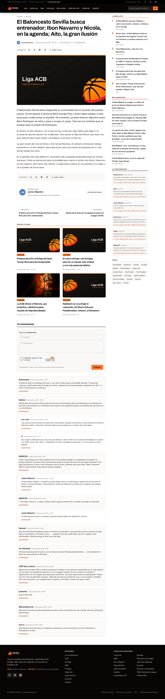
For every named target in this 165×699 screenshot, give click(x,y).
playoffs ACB (117, 275)
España (115, 268)
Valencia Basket (139, 275)
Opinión (95, 8)
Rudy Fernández (118, 279)
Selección (61, 8)
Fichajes (50, 8)
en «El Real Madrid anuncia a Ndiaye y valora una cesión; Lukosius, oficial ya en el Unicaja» (130, 253)
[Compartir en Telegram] (45, 50)
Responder (23, 391)
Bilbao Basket (125, 268)
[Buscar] (155, 8)
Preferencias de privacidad (148, 692)
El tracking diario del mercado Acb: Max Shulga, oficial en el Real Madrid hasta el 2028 (131, 74)
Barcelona (127, 265)
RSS (139, 2)
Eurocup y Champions (145, 669)
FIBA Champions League (146, 672)
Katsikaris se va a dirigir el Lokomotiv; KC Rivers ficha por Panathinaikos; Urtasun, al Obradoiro (81, 307)
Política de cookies (107, 692)
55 (80, 269)
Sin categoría (119, 662)
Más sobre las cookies (124, 692)
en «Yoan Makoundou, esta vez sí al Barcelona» (129, 197)
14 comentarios (79, 42)
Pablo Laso (136, 268)
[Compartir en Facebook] (39, 50)
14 (33, 315)
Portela (125, 283)
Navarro (138, 279)
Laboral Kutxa (117, 272)
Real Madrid (117, 265)
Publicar (97, 367)
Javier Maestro (25, 42)
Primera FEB (141, 675)
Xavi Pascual (129, 272)
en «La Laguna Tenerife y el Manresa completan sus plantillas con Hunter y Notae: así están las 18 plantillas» (130, 182)
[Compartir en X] (34, 50)
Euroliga (34, 8)
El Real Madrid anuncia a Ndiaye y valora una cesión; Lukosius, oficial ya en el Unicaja (132, 24)
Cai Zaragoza (141, 272)
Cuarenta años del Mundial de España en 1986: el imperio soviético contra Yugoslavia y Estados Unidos (132, 61)
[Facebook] (15, 675)
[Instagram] (20, 675)
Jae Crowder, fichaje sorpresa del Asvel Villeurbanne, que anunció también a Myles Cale (130, 86)
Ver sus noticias (94, 192)
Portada (19, 16)
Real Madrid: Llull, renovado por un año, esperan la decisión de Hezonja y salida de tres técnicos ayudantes (129, 148)
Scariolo (130, 279)
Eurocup (86, 8)
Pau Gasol (127, 275)
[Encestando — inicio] (13, 8)
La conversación (131, 2)
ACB (25, 8)
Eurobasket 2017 (120, 675)
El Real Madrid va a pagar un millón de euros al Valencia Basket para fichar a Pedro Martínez (128, 105)
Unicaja (136, 265)
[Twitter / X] (9, 675)
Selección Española (144, 662)
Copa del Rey (74, 8)
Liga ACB (28, 16)
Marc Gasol (117, 283)
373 (34, 269)
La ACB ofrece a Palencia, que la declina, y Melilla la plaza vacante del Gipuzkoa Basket (32, 307)
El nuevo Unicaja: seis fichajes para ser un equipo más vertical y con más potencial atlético (78, 262)
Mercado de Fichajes (145, 659)
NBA (42, 8)
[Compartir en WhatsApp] (29, 50)
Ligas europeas (120, 669)
